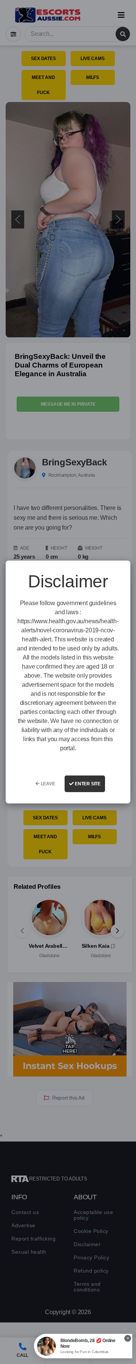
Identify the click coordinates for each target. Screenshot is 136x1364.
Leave (47, 783)
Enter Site (87, 783)
